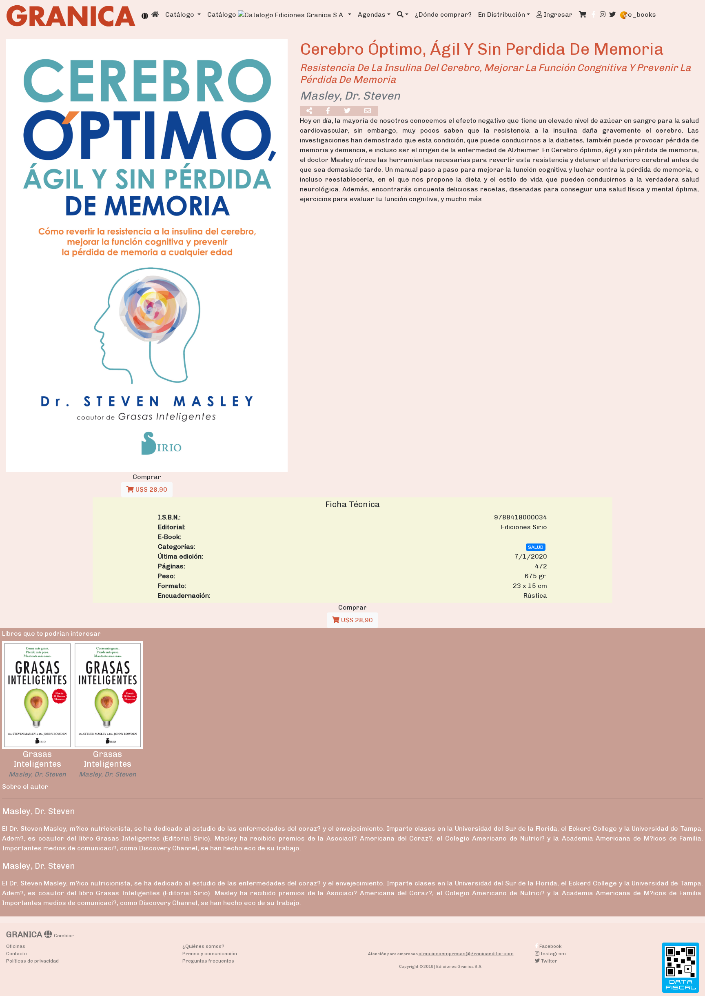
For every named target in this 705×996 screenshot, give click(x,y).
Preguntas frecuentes (208, 961)
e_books (642, 14)
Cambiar (64, 935)
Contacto (16, 953)
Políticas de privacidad (32, 961)
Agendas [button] (372, 14)
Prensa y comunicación (209, 953)
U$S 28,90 (150, 489)
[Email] (368, 111)
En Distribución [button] (501, 14)
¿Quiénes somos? (203, 946)
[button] (403, 15)
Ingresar (557, 14)
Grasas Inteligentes (37, 759)
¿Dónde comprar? (443, 14)
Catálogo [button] (180, 14)
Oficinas (15, 946)
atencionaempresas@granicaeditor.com (466, 953)
